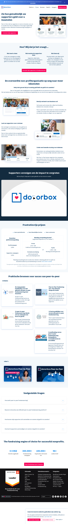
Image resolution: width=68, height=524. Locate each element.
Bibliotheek (27, 490)
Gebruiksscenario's (43, 471)
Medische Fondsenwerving (44, 476)
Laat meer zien (48, 516)
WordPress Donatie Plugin (59, 474)
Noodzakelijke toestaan (47, 519)
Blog (26, 477)
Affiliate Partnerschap (30, 488)
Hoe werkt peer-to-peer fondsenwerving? (16, 400)
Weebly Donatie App (58, 481)
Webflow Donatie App (58, 483)
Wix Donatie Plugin (57, 479)
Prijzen (37, 7)
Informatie (28, 471)
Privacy (27, 484)
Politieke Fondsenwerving (44, 474)
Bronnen (42, 7)
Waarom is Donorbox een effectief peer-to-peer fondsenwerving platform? (26, 410)
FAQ (26, 481)
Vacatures (27, 479)
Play (34, 198)
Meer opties (59, 519)
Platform (31, 7)
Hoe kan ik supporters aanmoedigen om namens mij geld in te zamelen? (25, 429)
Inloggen (54, 7)
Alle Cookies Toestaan (34, 519)
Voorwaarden (28, 483)
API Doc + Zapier (57, 486)
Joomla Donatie (57, 484)
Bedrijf (48, 7)
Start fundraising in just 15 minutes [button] (34, 464)
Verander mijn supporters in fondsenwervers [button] (34, 70)
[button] (17, 384)
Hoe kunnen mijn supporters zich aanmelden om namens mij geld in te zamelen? (27, 419)
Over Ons (27, 476)
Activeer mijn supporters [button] (9, 33)
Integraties (56, 471)
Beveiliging (27, 486)
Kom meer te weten (47, 261)
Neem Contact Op (29, 474)
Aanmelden (33, 3)
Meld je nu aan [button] (62, 7)
